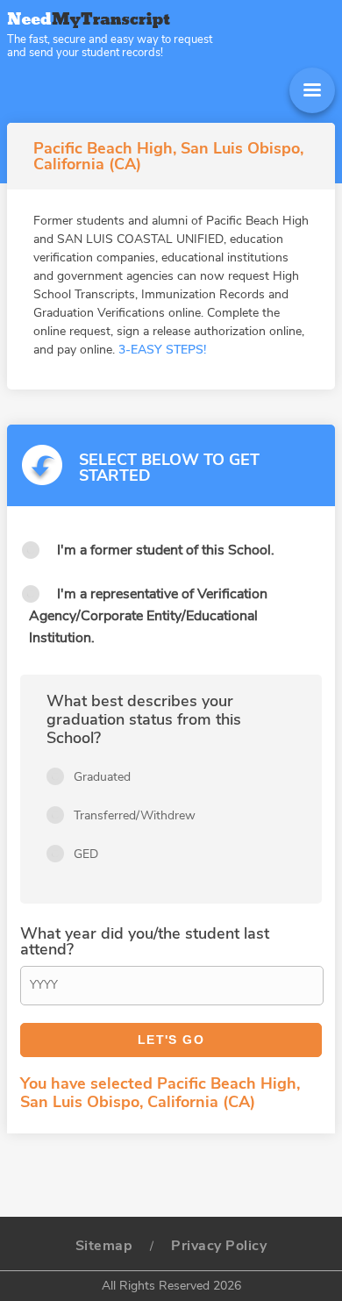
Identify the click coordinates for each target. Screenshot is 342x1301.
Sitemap (104, 1246)
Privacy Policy (219, 1246)
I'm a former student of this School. (165, 550)
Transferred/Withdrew (135, 815)
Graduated (102, 776)
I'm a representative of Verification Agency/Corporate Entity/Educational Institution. (148, 615)
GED (86, 854)
